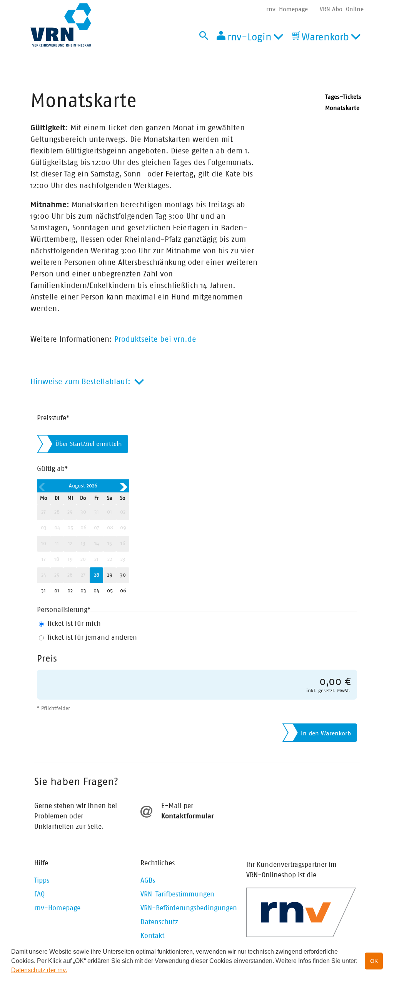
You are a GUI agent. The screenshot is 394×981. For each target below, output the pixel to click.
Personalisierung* (63, 610)
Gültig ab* (52, 469)
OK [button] (374, 961)
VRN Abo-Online (342, 9)
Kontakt (152, 936)
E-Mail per (177, 806)
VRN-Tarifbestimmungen (177, 894)
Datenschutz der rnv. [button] (39, 970)
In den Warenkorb (326, 733)
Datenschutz (159, 922)
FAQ (39, 894)
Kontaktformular (187, 816)
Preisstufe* (53, 418)
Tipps (41, 880)
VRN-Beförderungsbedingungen (188, 908)
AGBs (147, 880)
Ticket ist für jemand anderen (92, 637)
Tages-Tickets (343, 97)
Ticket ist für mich (74, 623)
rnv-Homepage (287, 9)
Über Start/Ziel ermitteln (88, 444)
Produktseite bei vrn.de (155, 339)
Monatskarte (342, 108)
